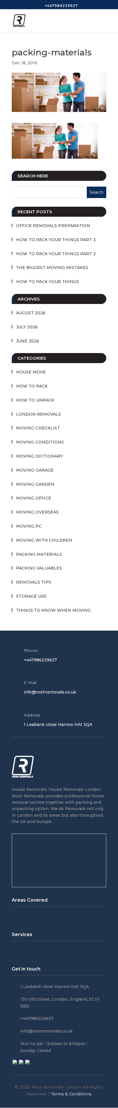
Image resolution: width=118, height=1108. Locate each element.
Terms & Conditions (71, 1094)
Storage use (31, 596)
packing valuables (39, 568)
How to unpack (35, 400)
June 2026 (27, 341)
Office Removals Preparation (53, 225)
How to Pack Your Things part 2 (56, 253)
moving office (33, 498)
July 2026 (27, 327)
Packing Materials (39, 554)
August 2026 (31, 312)
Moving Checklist (38, 428)
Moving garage (35, 470)
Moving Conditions (40, 442)
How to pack (32, 386)
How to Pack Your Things (47, 281)
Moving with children (44, 540)
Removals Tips (33, 582)
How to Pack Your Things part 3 (56, 239)
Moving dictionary (39, 456)
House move (31, 372)
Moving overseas (37, 512)
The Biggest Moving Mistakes (52, 267)
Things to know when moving (53, 610)
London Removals (38, 414)
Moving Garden (35, 484)
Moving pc (29, 526)
